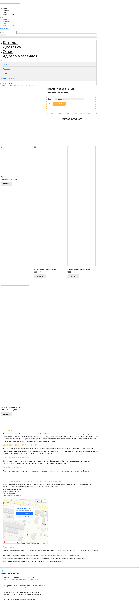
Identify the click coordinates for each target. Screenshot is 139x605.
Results (3, 35)
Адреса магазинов (8, 14)
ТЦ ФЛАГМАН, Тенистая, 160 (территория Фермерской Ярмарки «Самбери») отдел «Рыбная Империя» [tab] (24, 586)
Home (3, 85)
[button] (26, 17)
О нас (4, 12)
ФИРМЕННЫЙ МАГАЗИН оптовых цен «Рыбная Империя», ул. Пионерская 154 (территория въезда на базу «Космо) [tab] (23, 579)
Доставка (6, 10)
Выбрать (6, 183)
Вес (49, 99)
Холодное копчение (13, 85)
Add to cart (59, 104)
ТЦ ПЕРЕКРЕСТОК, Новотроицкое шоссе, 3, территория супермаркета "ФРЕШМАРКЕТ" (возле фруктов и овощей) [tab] (22, 593)
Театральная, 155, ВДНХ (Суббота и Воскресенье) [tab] (19, 599)
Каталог (5, 8)
